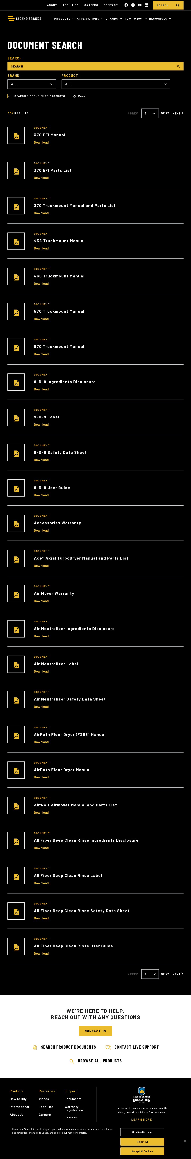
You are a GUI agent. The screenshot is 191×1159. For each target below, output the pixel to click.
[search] (178, 5)
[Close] (185, 1141)
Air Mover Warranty (54, 593)
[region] (95, 1141)
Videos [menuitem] (44, 1099)
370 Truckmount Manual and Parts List (75, 205)
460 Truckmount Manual (59, 275)
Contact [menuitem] (111, 5)
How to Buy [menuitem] (18, 1099)
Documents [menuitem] (73, 1099)
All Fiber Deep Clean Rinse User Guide (73, 945)
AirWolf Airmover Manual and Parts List (75, 804)
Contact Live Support (137, 1047)
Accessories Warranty (57, 522)
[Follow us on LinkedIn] (146, 5)
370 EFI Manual (49, 134)
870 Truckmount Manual (59, 346)
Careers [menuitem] (91, 5)
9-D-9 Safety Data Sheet (60, 452)
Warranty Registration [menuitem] (74, 1108)
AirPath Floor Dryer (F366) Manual (70, 734)
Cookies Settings (142, 1131)
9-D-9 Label (46, 416)
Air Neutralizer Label (56, 663)
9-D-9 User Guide (52, 487)
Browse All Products (100, 1060)
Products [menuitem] (17, 1091)
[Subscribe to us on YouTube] (139, 5)
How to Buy (134, 18)
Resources (158, 18)
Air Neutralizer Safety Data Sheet (70, 698)
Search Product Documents (68, 1047)
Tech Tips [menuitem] (71, 5)
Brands (112, 18)
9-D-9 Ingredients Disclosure (65, 381)
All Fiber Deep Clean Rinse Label (68, 875)
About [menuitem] (52, 5)
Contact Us (95, 1031)
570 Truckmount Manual (59, 311)
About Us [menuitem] (16, 1114)
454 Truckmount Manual (59, 240)
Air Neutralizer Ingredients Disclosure (74, 628)
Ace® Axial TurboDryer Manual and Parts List (81, 557)
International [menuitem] (19, 1107)
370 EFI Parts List (53, 170)
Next (177, 113)
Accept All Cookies (142, 1151)
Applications (88, 18)
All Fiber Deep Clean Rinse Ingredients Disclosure (86, 840)
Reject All (142, 1141)
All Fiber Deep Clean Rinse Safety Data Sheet (82, 910)
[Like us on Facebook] (126, 5)
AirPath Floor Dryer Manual (62, 769)
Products (63, 18)
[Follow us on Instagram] (133, 5)
